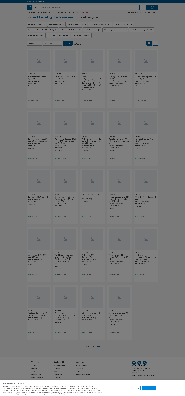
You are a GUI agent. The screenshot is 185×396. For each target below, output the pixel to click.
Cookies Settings (134, 388)
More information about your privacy (78, 394)
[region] (92, 388)
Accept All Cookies (149, 388)
